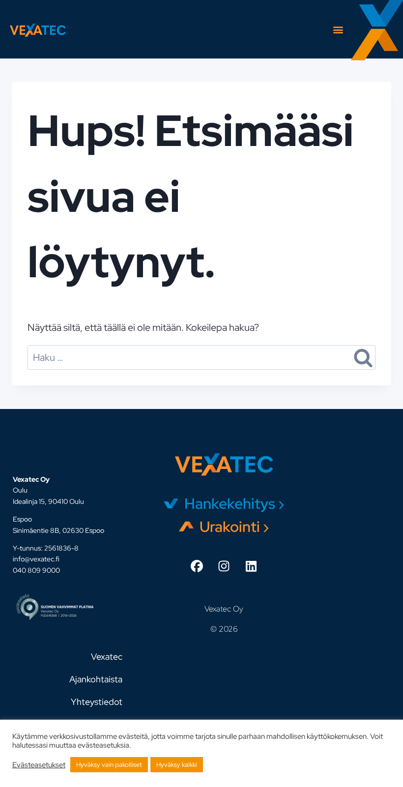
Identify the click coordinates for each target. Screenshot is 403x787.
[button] (338, 29)
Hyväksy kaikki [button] (176, 764)
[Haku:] (201, 357)
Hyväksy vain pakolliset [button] (109, 764)
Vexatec (106, 656)
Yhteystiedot (96, 701)
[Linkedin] (251, 566)
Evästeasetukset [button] (38, 764)
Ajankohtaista (95, 679)
